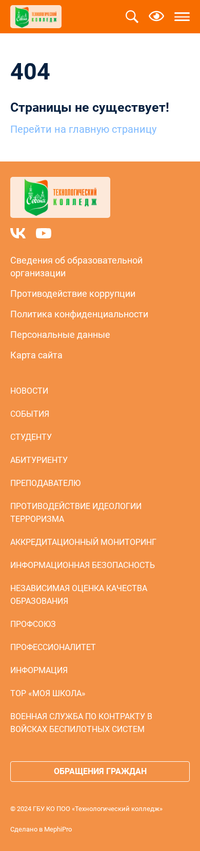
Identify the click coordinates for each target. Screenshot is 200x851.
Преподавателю (45, 483)
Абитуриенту (39, 460)
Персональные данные (60, 334)
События (29, 414)
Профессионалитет (53, 647)
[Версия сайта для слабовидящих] (156, 17)
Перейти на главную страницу (83, 129)
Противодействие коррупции (72, 293)
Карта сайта (36, 355)
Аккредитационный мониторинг (83, 542)
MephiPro (58, 829)
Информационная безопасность (82, 565)
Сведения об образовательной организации (76, 266)
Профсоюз (33, 624)
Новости (29, 391)
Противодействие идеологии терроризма (76, 512)
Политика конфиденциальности (79, 314)
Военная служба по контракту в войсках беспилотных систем (81, 723)
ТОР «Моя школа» (48, 693)
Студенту (31, 437)
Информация (39, 670)
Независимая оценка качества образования (78, 594)
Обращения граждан (100, 771)
